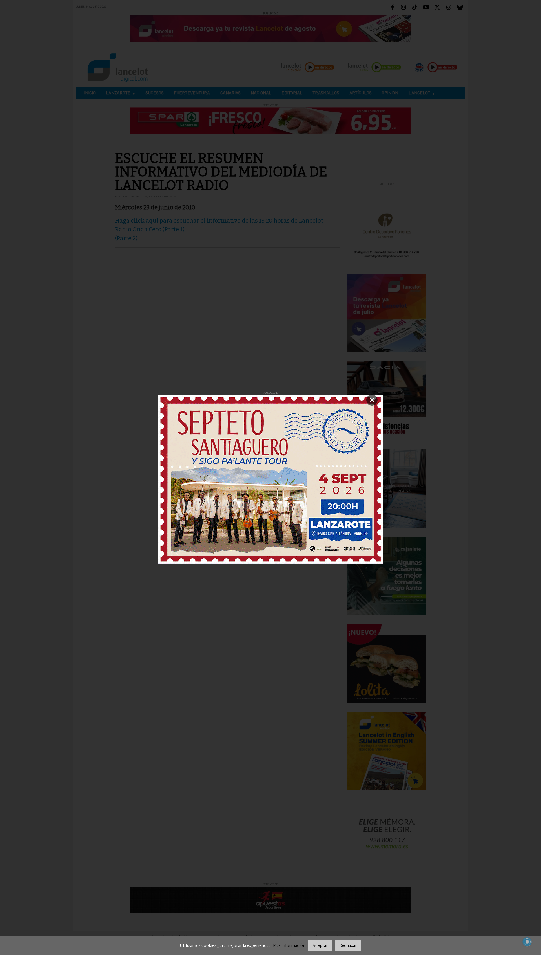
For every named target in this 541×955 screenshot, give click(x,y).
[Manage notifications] (527, 941)
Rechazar (348, 945)
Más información (289, 945)
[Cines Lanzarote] (270, 479)
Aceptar (320, 945)
